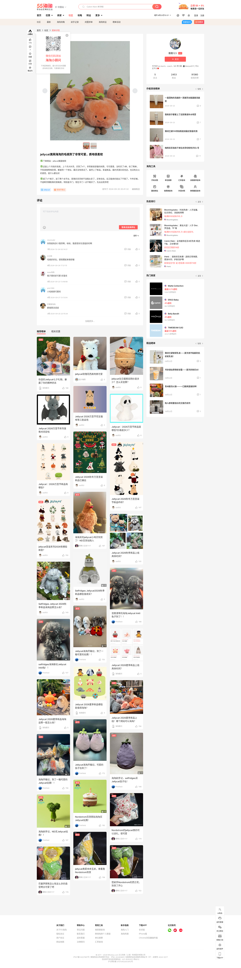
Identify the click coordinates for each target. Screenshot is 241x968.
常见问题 (81, 930)
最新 (49, 22)
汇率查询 (181, 180)
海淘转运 (103, 22)
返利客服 (81, 938)
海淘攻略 (61, 22)
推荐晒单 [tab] (41, 331)
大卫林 (49, 256)
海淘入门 (125, 930)
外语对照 (181, 191)
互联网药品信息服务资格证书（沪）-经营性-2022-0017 (146, 957)
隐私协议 (60, 934)
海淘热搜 (125, 934)
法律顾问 (81, 942)
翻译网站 (154, 191)
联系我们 (81, 934)
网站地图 (60, 942)
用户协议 (60, 938)
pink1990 (50, 288)
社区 (39, 22)
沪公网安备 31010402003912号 (120, 961)
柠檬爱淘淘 (51, 304)
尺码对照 (154, 180)
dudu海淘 (50, 272)
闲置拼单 (89, 22)
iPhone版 (143, 934)
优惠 (48, 15)
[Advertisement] (175, 439)
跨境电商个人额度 (103, 934)
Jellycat (47, 190)
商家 (59, 15)
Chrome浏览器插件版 (148, 938)
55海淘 (45, 7)
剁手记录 (75, 22)
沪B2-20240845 (117, 957)
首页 (39, 30)
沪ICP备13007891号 (81, 957)
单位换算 (168, 180)
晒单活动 (116, 22)
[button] (61, 6)
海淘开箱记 (61, 190)
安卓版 (142, 930)
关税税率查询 (195, 180)
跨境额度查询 (195, 191)
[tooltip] (53, 53)
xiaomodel (51, 240)
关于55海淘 (61, 930)
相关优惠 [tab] (55, 331)
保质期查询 (168, 191)
